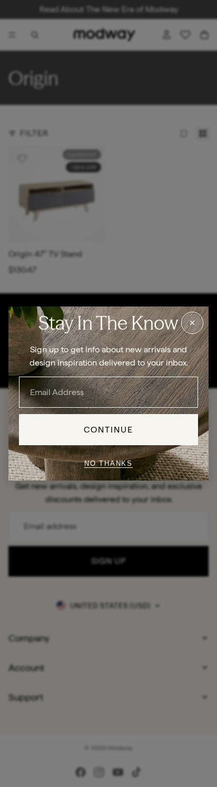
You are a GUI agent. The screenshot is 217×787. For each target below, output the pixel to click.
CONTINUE (109, 430)
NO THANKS (108, 463)
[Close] (192, 322)
